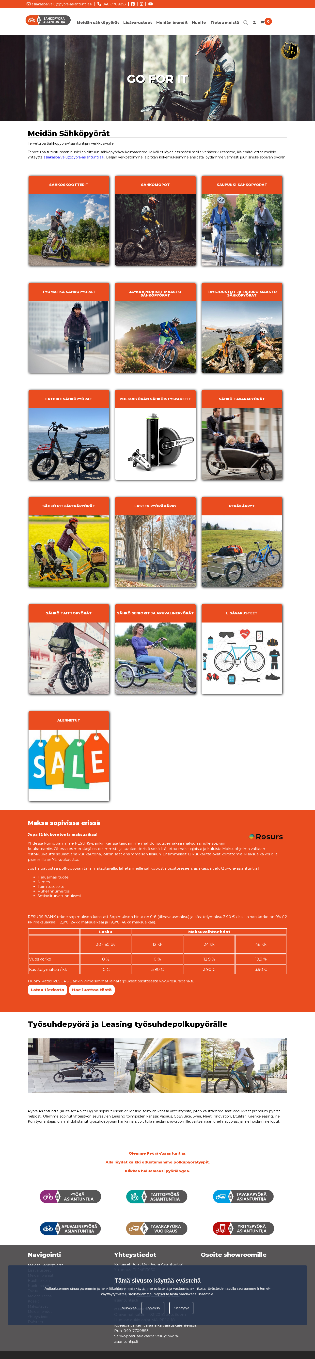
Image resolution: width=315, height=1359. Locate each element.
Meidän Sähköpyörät (45, 1265)
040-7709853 (113, 4)
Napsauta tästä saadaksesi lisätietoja (183, 1294)
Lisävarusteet (137, 22)
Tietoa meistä (224, 22)
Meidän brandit (172, 22)
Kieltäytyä (181, 1308)
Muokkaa (129, 1308)
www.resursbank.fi (176, 981)
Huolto (199, 22)
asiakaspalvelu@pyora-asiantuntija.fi (61, 4)
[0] (262, 23)
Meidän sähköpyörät (98, 22)
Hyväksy (153, 1308)
